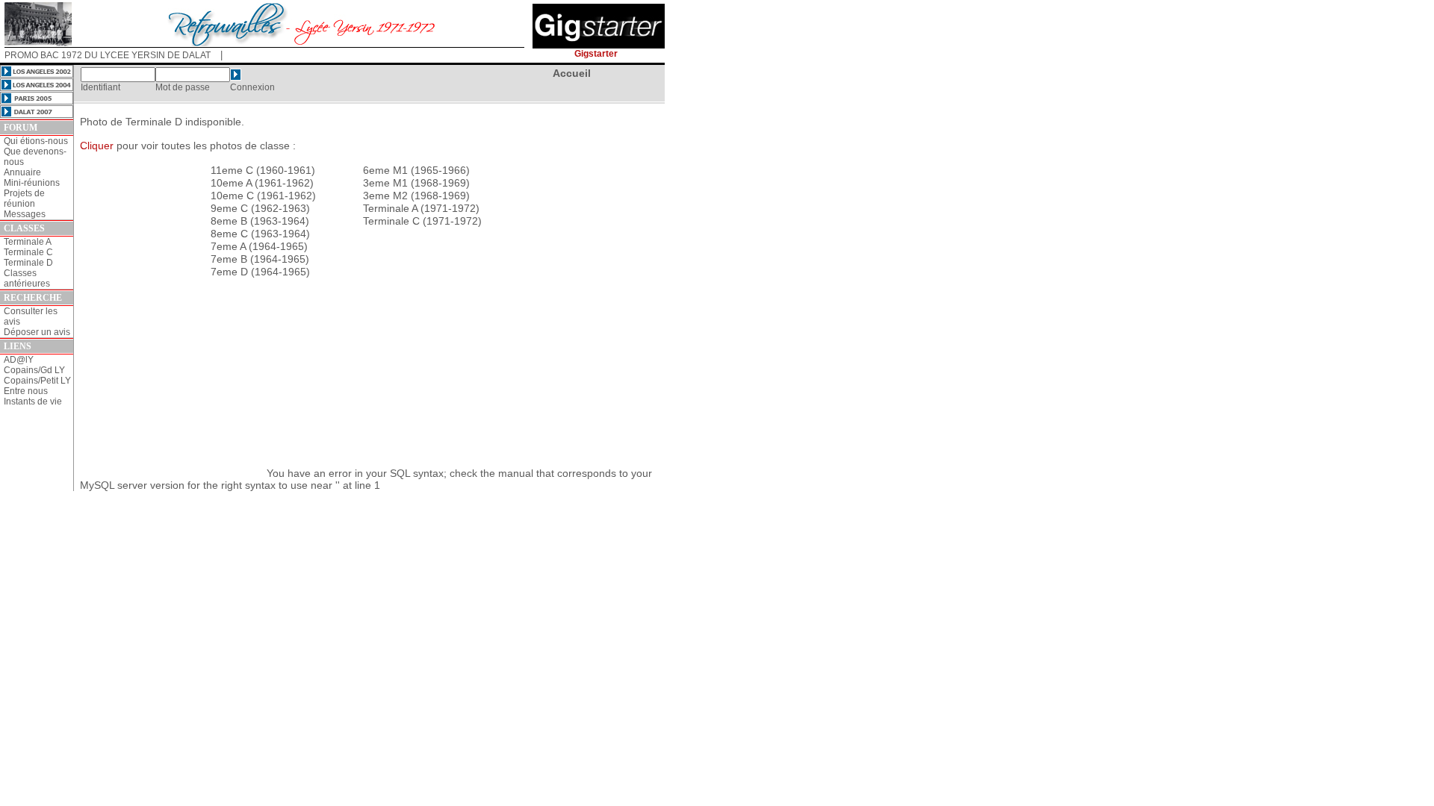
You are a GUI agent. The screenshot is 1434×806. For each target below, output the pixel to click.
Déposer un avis (37, 332)
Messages (25, 214)
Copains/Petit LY (37, 380)
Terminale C (28, 252)
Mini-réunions (32, 183)
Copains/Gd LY (34, 370)
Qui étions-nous (36, 141)
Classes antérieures (27, 278)
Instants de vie (33, 401)
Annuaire (22, 172)
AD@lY (19, 359)
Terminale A (28, 242)
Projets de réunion (24, 198)
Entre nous (26, 391)
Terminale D (28, 262)
